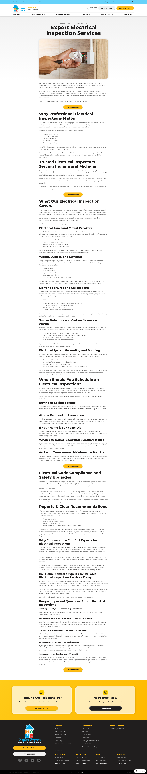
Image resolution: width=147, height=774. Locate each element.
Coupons (107, 2)
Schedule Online (73, 107)
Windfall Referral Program (91, 747)
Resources (116, 2)
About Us (85, 731)
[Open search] (133, 2)
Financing (85, 738)
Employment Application (90, 741)
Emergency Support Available (92, 8)
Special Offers (86, 735)
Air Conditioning (38, 14)
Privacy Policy (79, 772)
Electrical (127, 14)
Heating (16, 14)
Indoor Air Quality (62, 14)
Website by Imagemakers (132, 772)
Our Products (86, 744)
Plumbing (85, 14)
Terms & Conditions (69, 772)
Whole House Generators (63, 744)
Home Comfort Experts (49, 91)
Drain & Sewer (106, 14)
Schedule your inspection (48, 597)
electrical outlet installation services (88, 283)
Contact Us (126, 2)
